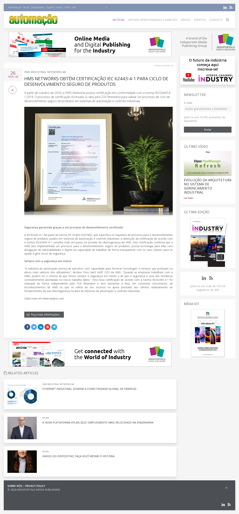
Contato (215, 20)
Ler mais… (189, 198)
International (14, 7)
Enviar (207, 129)
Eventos (200, 20)
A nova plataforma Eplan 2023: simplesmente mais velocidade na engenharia (97, 422)
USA (74, 7)
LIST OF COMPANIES (20, 493)
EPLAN (45, 417)
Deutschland (37, 7)
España (50, 7)
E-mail (188, 103)
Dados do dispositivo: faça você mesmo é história (78, 456)
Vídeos (185, 20)
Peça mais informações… (45, 314)
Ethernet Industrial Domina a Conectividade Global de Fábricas (89, 389)
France (59, 7)
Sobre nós (14, 486)
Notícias (118, 20)
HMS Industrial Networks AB (45, 72)
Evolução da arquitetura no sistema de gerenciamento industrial (207, 186)
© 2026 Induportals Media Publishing (33, 489)
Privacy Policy (35, 486)
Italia (67, 7)
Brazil (26, 7)
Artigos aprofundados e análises (152, 20)
